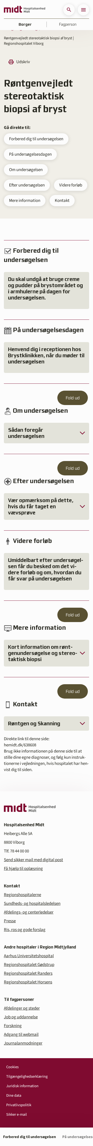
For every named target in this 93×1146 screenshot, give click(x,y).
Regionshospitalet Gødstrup (29, 965)
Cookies (12, 1067)
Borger (25, 24)
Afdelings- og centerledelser (28, 912)
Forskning (13, 1026)
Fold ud (73, 397)
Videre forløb (70, 185)
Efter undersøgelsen (27, 185)
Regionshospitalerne (22, 895)
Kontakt (62, 201)
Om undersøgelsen (26, 170)
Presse (10, 921)
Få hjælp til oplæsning (23, 869)
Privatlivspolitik (18, 1105)
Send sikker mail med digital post (33, 860)
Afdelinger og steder (22, 1008)
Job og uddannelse (21, 1017)
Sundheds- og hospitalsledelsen (32, 903)
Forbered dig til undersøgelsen (36, 139)
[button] (69, 9)
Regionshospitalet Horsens (28, 982)
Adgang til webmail (21, 1034)
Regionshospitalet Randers (28, 973)
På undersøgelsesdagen (30, 154)
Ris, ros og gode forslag (24, 930)
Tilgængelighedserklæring (27, 1076)
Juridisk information (22, 1086)
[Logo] (24, 9)
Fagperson (67, 24)
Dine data (13, 1095)
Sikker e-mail (16, 1114)
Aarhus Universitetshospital (29, 956)
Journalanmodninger (23, 1043)
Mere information (24, 201)
